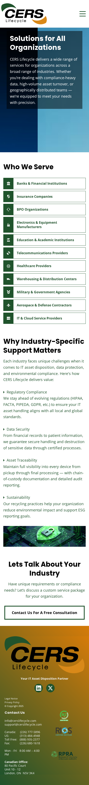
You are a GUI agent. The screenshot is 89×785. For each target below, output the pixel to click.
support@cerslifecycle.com (23, 724)
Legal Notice (11, 698)
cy (18, 702)
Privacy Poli (11, 702)
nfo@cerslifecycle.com (20, 721)
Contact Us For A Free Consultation (44, 612)
